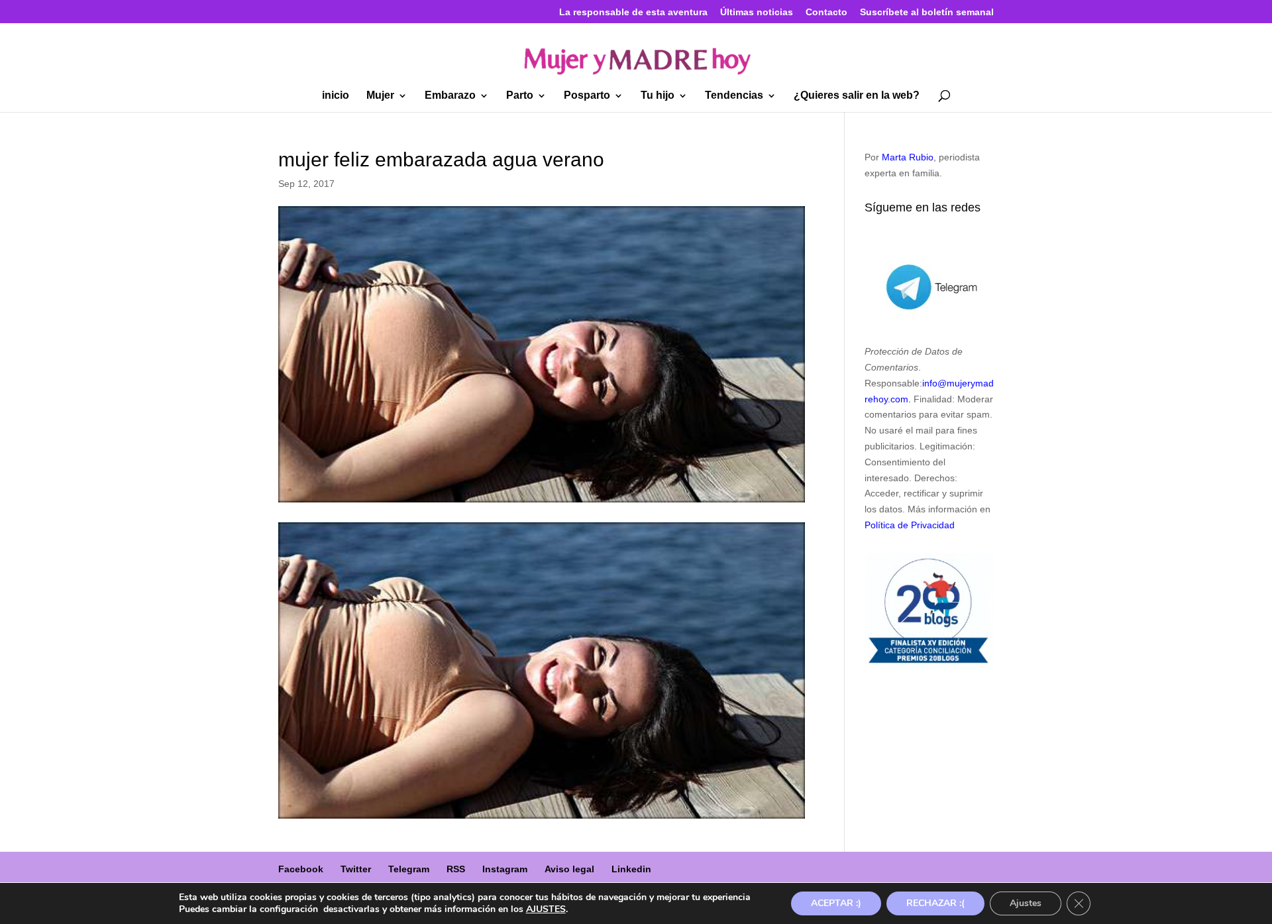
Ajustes (1025, 903)
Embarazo (450, 96)
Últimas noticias (756, 12)
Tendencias (734, 96)
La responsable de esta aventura (633, 12)
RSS (456, 869)
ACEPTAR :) (836, 903)
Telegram (408, 869)
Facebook (300, 869)
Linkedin (631, 869)
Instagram (504, 869)
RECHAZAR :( (935, 903)
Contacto (826, 12)
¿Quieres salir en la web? (857, 96)
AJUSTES (546, 909)
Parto (519, 96)
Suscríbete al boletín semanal (927, 12)
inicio (335, 96)
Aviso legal (569, 869)
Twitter (356, 869)
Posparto (587, 96)
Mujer (380, 96)
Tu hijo (657, 96)
